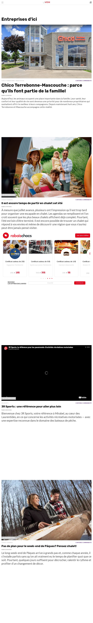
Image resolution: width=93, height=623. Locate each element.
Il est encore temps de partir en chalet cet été (31, 203)
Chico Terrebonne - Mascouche (12, 80)
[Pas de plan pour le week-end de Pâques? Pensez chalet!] (46, 510)
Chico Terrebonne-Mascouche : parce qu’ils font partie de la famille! (41, 88)
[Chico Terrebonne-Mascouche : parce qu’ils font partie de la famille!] (46, 51)
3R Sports (4, 403)
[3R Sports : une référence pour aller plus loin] (46, 373)
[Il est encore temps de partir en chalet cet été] (46, 167)
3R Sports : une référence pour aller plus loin (31, 406)
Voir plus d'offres (83, 235)
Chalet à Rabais (7, 199)
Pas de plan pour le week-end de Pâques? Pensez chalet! (38, 546)
